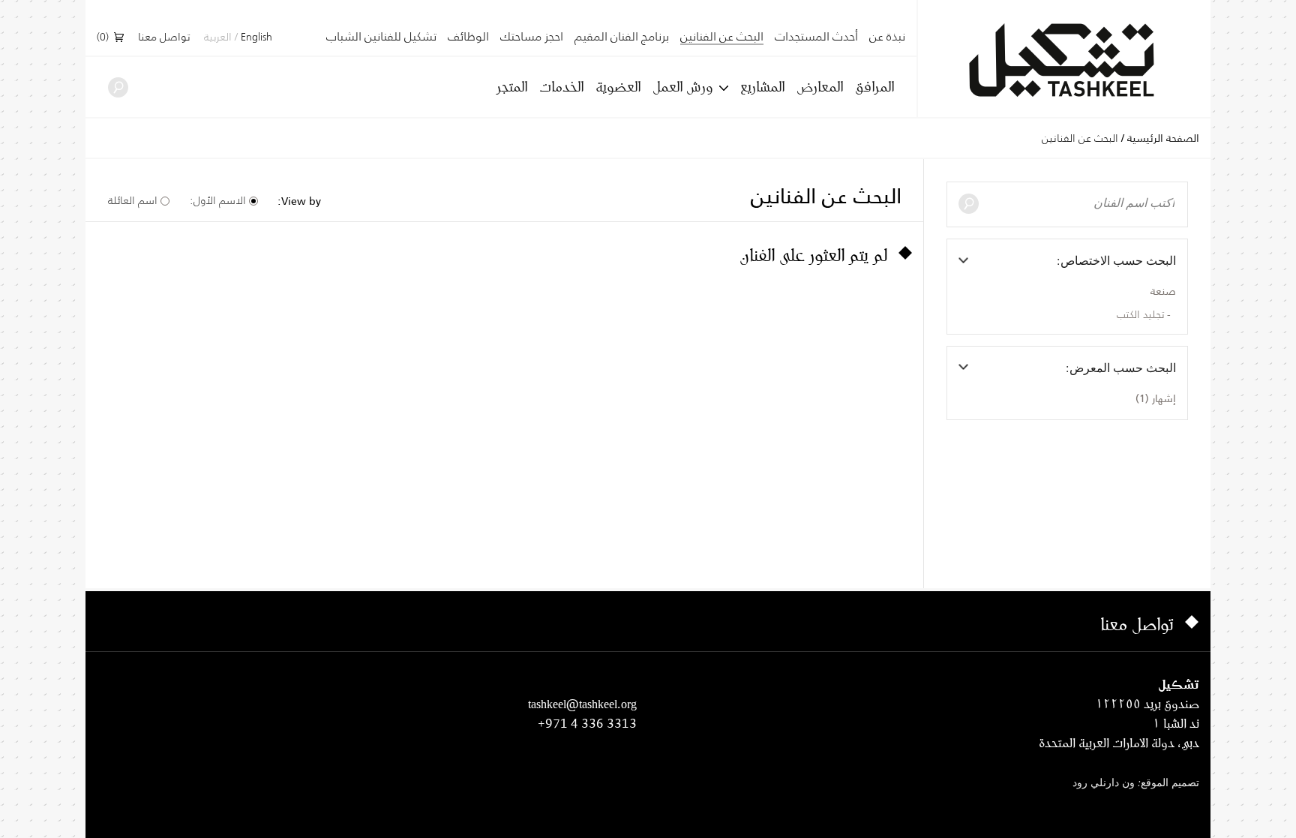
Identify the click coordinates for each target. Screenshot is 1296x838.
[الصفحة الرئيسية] (1064, 60)
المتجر (511, 86)
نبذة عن (887, 37)
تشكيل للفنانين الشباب (381, 37)
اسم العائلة (133, 200)
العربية (218, 38)
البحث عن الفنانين (722, 37)
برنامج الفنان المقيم (621, 37)
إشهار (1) (1156, 398)
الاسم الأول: (218, 200)
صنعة (1163, 291)
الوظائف (468, 37)
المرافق (874, 86)
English (256, 38)
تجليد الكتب (1140, 315)
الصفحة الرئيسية (1163, 138)
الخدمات (561, 86)
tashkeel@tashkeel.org (582, 703)
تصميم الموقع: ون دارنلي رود (1135, 783)
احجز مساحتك (531, 37)
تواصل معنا (164, 38)
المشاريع (762, 86)
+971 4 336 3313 (587, 723)
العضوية (618, 86)
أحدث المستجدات (816, 37)
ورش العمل (682, 86)
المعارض (819, 86)
